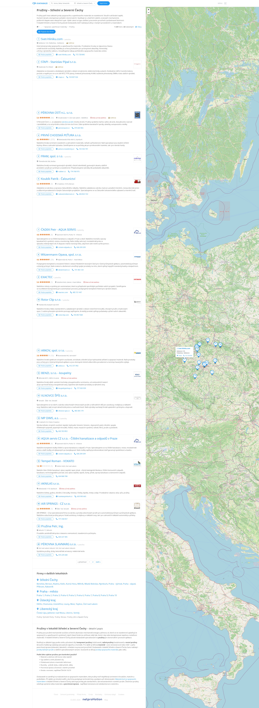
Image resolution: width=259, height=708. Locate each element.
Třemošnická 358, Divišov (47, 161)
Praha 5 (72, 595)
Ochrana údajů (110, 694)
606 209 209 (81, 247)
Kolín (62, 583)
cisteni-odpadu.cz (65, 247)
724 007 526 (73, 77)
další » (98, 562)
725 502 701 (83, 149)
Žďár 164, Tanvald (63, 509)
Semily (77, 612)
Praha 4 (64, 595)
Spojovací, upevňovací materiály (55, 27)
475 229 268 (62, 555)
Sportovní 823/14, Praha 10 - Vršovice (69, 235)
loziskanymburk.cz (65, 496)
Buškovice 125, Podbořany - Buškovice (51, 43)
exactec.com (63, 292)
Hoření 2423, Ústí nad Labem (66, 466)
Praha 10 (113, 595)
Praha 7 (88, 595)
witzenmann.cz (64, 270)
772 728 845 (80, 54)
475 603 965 (78, 128)
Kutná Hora (71, 583)
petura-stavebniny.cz (66, 149)
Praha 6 (80, 595)
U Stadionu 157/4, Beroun (65, 184)
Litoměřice (58, 604)
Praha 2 (48, 595)
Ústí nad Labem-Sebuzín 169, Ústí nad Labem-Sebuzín (57, 548)
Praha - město (49, 591)
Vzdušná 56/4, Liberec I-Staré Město (69, 282)
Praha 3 (56, 595)
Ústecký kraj (48, 600)
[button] (184, 360)
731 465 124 (78, 270)
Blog (106, 700)
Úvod (56, 694)
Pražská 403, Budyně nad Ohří (49, 305)
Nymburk (103, 583)
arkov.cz (61, 366)
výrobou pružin (68, 122)
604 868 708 (62, 476)
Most (72, 604)
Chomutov (47, 604)
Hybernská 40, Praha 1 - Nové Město (70, 260)
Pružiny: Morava (60, 617)
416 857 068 (78, 315)
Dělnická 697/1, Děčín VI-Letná (49, 378)
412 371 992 (73, 366)
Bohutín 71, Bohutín (45, 530)
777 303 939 (81, 388)
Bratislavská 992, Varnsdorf (67, 356)
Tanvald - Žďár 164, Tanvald (48, 401)
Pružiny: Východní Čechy (45, 617)
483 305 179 (78, 411)
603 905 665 (81, 496)
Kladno (56, 583)
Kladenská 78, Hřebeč (46, 67)
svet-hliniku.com (64, 54)
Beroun (48, 583)
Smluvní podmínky (67, 694)
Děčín (39, 604)
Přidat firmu (81, 694)
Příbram (40, 586)
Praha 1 (40, 595)
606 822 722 (83, 194)
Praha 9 (104, 595)
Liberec (69, 612)
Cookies (121, 694)
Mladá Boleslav (91, 583)
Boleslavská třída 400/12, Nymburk (70, 139)
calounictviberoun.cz (66, 194)
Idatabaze (42, 3)
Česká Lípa (41, 612)
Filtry (139, 27)
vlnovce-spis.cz (64, 411)
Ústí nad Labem (90, 604)
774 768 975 (75, 171)
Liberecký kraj (49, 609)
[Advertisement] (89, 95)
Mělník (80, 583)
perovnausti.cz (64, 128)
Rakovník (49, 586)
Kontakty (98, 694)
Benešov (40, 583)
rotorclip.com (63, 315)
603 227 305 (62, 537)
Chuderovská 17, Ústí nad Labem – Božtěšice (73, 118)
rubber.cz (62, 171)
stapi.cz (61, 77)
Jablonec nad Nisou (56, 612)
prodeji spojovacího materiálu (107, 650)
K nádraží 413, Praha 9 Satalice (49, 422)
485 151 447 (77, 292)
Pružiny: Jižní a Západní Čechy (77, 617)
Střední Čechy (49, 580)
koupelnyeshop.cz (65, 388)
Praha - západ (129, 583)
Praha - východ (115, 583)
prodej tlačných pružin (45, 650)
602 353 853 (62, 431)
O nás (91, 694)
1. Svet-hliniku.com (183, 348)
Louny (66, 604)
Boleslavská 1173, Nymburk (48, 489)
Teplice (79, 604)
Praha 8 (96, 595)
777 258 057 (62, 519)
